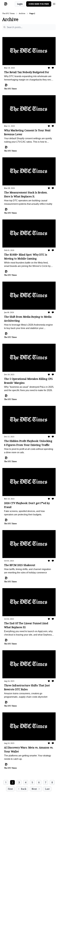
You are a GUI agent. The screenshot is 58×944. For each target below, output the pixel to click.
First (10, 788)
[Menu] (54, 3)
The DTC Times (8, 13)
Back (23, 788)
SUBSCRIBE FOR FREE (39, 4)
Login (20, 4)
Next (34, 788)
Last (47, 788)
